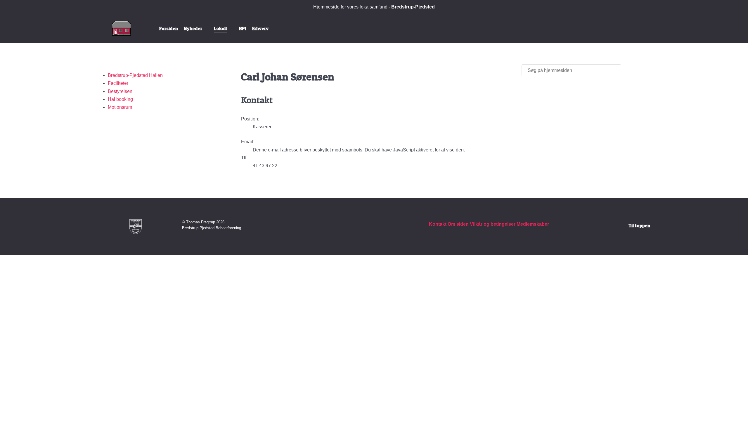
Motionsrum (120, 107)
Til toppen (639, 225)
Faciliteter (118, 83)
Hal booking (120, 99)
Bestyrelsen (120, 91)
